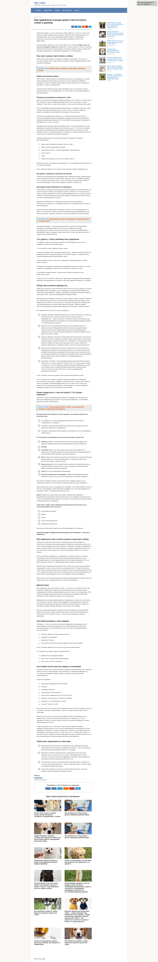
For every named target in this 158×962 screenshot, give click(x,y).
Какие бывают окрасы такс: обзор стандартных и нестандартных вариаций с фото (115, 25)
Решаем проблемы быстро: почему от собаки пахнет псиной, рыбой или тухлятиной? (115, 34)
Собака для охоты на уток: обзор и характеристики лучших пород (115, 42)
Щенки (57, 10)
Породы (38, 10)
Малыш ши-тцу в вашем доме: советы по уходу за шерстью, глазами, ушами (115, 67)
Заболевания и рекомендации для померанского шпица (113, 50)
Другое (76, 10)
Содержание (48, 10)
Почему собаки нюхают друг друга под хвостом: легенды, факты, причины (115, 59)
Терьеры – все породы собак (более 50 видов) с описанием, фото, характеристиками (115, 77)
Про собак (39, 2)
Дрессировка (67, 10)
